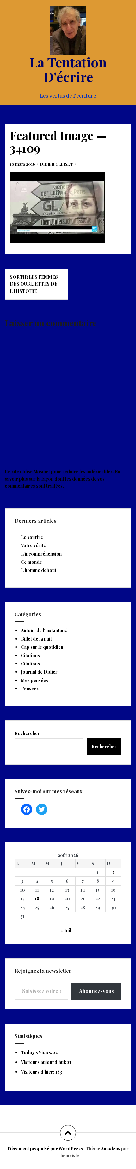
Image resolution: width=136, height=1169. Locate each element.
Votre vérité (33, 545)
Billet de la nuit (36, 639)
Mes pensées (34, 680)
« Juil (66, 930)
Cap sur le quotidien (42, 647)
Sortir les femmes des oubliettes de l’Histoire (34, 284)
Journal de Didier (39, 672)
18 (37, 899)
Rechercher (27, 733)
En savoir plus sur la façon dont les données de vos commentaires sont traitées (62, 479)
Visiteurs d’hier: (38, 1072)
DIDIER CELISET (56, 164)
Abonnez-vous (96, 991)
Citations (30, 656)
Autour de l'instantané (44, 630)
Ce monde (31, 562)
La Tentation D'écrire (68, 69)
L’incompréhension (41, 554)
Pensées (30, 689)
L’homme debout (38, 570)
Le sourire (32, 537)
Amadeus (110, 1149)
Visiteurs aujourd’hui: (44, 1062)
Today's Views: (37, 1052)
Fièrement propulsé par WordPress (45, 1149)
